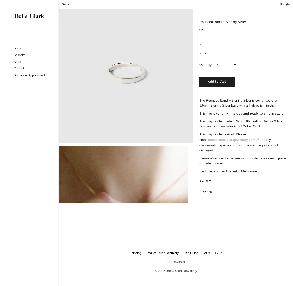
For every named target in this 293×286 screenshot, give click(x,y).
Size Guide (190, 253)
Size (202, 44)
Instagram (178, 261)
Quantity (205, 65)
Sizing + (205, 180)
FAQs (206, 253)
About (18, 62)
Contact (19, 68)
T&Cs (218, 253)
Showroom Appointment (29, 75)
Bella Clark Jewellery (182, 271)
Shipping (135, 253)
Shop (17, 48)
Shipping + (207, 191)
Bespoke (19, 55)
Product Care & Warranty (162, 253)
